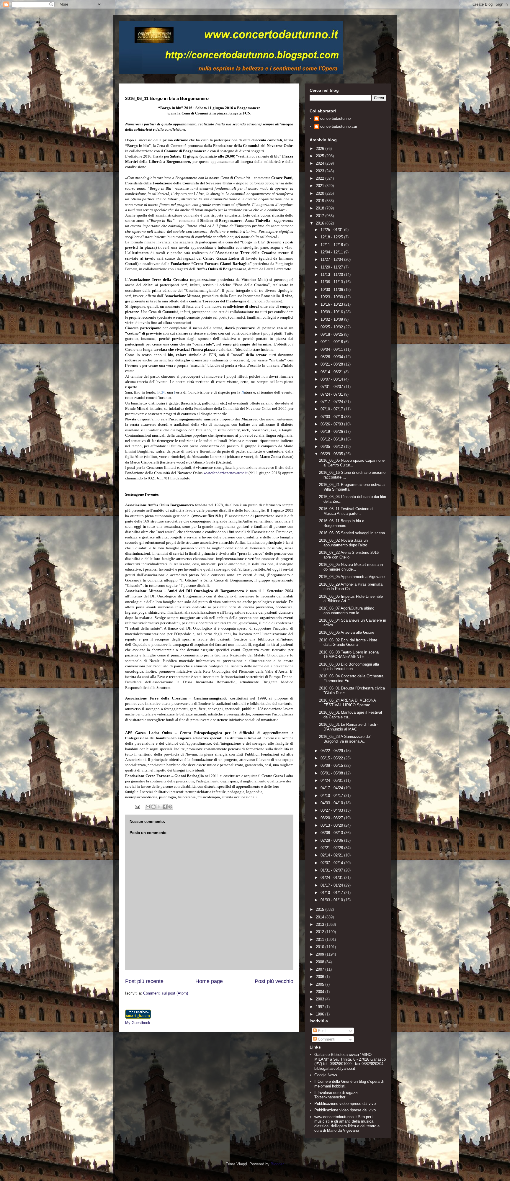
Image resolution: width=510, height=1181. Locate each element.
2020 (320, 193)
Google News (325, 1075)
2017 (320, 216)
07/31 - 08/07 (332, 386)
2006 (320, 976)
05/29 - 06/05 (332, 454)
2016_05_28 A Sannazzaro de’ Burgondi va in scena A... (345, 738)
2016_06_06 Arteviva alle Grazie (346, 632)
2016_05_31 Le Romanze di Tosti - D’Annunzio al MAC (348, 726)
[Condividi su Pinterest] (170, 807)
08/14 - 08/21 (332, 372)
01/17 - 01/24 (332, 885)
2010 (320, 947)
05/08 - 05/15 (332, 765)
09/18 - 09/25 (332, 334)
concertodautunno (335, 118)
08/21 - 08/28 (332, 364)
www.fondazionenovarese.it (226, 473)
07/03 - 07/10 (332, 417)
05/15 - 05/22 (332, 758)
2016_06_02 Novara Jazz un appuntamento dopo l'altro (343, 542)
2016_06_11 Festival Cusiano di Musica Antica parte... (346, 511)
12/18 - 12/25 (332, 237)
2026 (320, 148)
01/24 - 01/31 (332, 877)
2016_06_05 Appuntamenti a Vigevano (352, 576)
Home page (209, 981)
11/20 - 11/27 (332, 267)
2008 (320, 962)
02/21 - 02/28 (332, 848)
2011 (320, 939)
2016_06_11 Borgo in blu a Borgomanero (341, 523)
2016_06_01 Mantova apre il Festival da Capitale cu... (350, 714)
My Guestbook (137, 1023)
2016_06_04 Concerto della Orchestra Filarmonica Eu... (351, 678)
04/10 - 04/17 (332, 795)
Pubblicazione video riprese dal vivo (345, 1103)
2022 (320, 178)
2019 (320, 201)
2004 (320, 992)
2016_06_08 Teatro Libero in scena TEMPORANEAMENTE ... (349, 654)
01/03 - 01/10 (332, 900)
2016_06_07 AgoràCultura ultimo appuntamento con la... (346, 610)
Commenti (326, 1039)
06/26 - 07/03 (332, 424)
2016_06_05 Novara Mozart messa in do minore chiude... (351, 566)
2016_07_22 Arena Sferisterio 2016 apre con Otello (349, 554)
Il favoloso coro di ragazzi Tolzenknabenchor (336, 1095)
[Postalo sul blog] (153, 807)
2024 (320, 163)
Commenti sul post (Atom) (165, 993)
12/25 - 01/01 (332, 229)
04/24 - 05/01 (332, 780)
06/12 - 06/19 (332, 439)
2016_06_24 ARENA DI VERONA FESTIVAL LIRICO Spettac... (347, 702)
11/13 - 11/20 (332, 274)
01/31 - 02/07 (332, 870)
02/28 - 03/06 (332, 840)
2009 (320, 954)
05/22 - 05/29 (332, 750)
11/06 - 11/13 (332, 282)
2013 (320, 924)
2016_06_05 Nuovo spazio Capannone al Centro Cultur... (352, 462)
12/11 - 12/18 (332, 245)
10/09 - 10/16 (332, 312)
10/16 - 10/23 (332, 304)
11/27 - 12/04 (332, 259)
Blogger (277, 1164)
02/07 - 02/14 (332, 863)
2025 (320, 156)
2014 (320, 917)
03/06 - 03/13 (332, 833)
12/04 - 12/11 (332, 252)
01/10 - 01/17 (332, 892)
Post (321, 1030)
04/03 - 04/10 (332, 803)
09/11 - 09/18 (332, 342)
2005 (320, 984)
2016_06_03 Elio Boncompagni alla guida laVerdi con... (349, 666)
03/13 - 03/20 (332, 825)
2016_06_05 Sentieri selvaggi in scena (352, 533)
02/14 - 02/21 (332, 855)
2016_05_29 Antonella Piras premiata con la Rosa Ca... (350, 586)
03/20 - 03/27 (332, 818)
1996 (320, 1014)
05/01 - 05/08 (332, 773)
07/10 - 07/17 (332, 409)
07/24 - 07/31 (332, 394)
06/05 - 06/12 (332, 446)
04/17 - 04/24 (332, 788)
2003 (320, 999)
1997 (320, 1007)
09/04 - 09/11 (332, 349)
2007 (320, 969)
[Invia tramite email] (148, 807)
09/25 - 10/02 (332, 327)
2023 (320, 171)
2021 (320, 186)
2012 (320, 932)
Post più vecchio (274, 981)
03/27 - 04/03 (332, 810)
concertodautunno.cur (338, 126)
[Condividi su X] (159, 807)
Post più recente (144, 981)
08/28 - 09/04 (332, 357)
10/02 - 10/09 (332, 319)
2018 (320, 208)
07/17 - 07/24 (332, 401)
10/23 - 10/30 (332, 297)
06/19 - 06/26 (332, 431)
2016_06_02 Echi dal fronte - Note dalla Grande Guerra (348, 642)
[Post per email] (137, 806)
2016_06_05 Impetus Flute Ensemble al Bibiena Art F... (351, 598)
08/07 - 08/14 (332, 379)
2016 (320, 223)
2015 (320, 909)
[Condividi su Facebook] (165, 807)
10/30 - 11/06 (332, 289)
